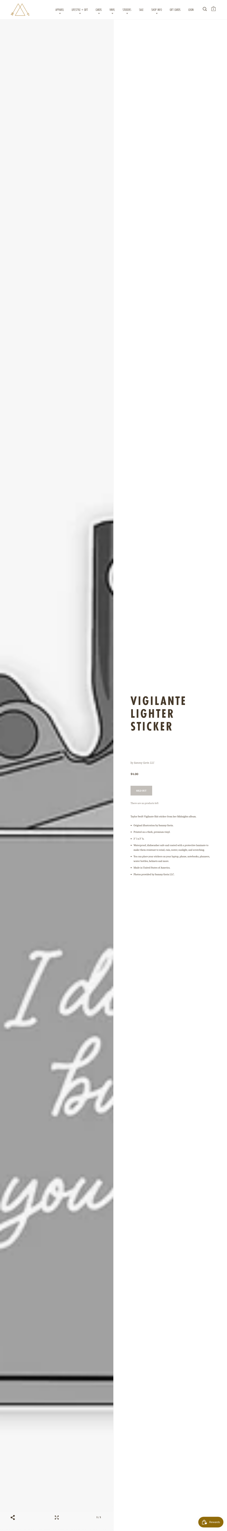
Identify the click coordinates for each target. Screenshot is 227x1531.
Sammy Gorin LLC (144, 762)
